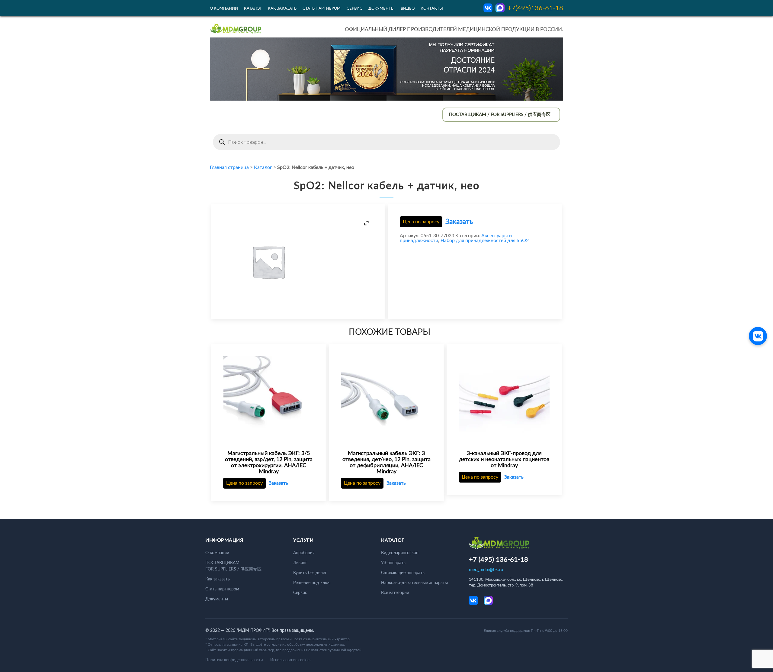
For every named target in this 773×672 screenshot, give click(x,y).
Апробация (304, 553)
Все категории (395, 593)
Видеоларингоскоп (400, 553)
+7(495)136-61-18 (535, 8)
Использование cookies (290, 660)
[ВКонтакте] (758, 336)
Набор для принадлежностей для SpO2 (485, 240)
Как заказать (282, 9)
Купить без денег (310, 573)
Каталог (253, 9)
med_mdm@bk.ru (486, 569)
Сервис (354, 9)
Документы (381, 9)
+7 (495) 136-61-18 (498, 559)
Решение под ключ (311, 583)
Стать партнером (322, 9)
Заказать (459, 221)
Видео (408, 9)
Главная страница (229, 167)
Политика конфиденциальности (234, 660)
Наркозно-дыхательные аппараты (414, 583)
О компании (224, 9)
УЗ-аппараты (393, 563)
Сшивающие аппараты (403, 573)
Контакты (432, 9)
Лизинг (300, 563)
